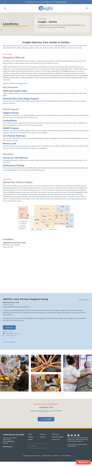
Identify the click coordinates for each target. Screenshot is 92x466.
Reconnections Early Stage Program (21, 98)
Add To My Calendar (84, 300)
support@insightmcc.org (12, 333)
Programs (30, 437)
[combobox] (38, 446)
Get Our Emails (56, 439)
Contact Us (43, 434)
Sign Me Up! (9, 327)
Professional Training (13, 165)
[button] (5, 8)
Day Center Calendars (58, 437)
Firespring (49, 456)
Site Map (42, 437)
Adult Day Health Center (15, 91)
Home (30, 434)
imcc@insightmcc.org (44, 411)
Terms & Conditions (66, 456)
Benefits (30, 439)
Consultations (10, 120)
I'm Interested (47, 419)
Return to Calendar (9, 342)
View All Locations (7, 447)
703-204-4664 (10, 441)
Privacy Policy (56, 456)
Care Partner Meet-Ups (14, 135)
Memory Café (9, 143)
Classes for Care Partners (15, 157)
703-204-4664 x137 (10, 336)
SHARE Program (11, 128)
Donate (84, 462)
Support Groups (11, 112)
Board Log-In (55, 434)
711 (6, 443)
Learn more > (63, 2)
